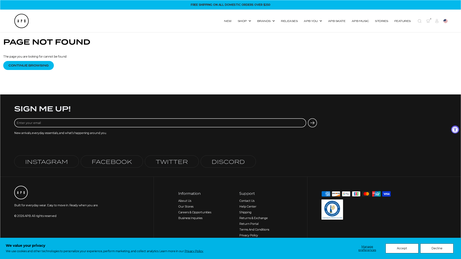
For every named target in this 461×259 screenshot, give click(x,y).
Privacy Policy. (194, 251)
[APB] (21, 20)
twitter (172, 161)
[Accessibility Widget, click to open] (455, 130)
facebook (112, 161)
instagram (46, 161)
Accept (402, 248)
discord (228, 161)
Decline (436, 248)
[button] (419, 21)
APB (28, 216)
